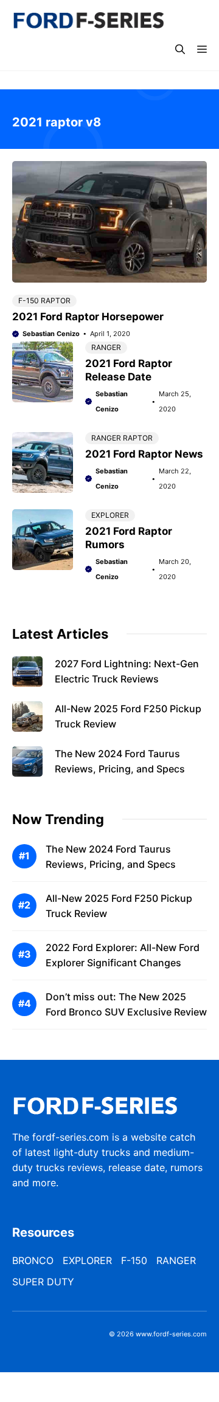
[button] (180, 49)
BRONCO (33, 1260)
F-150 (134, 1260)
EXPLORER (110, 515)
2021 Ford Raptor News (144, 454)
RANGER (106, 347)
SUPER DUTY (43, 1282)
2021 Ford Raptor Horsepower (88, 317)
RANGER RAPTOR (122, 437)
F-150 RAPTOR (44, 300)
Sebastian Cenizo (51, 333)
